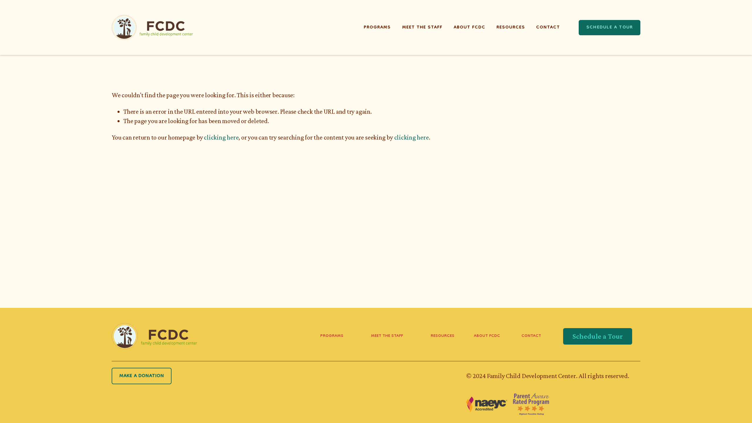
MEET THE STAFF (387, 336)
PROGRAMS (331, 336)
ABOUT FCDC (487, 336)
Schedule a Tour (609, 27)
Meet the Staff (422, 27)
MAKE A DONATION (141, 376)
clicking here (221, 137)
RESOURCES (442, 336)
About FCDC (469, 27)
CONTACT (531, 336)
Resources (510, 27)
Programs (377, 27)
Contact (548, 27)
